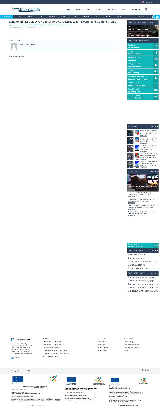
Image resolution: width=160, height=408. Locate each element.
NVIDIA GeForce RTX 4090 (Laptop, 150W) (144, 284)
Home (69, 9)
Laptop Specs (101, 342)
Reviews (79, 9)
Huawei (108, 16)
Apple (41, 16)
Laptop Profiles (102, 350)
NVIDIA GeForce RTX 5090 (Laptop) (142, 277)
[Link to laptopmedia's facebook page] (142, 371)
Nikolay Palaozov (18, 27)
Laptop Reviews (102, 347)
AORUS (63, 16)
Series (98, 9)
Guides (123, 9)
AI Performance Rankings (51, 347)
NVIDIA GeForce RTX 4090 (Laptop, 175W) (144, 287)
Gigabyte (86, 16)
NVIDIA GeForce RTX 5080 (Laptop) (142, 281)
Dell (75, 16)
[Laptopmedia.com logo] (26, 9)
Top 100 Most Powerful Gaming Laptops (56, 353)
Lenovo (119, 16)
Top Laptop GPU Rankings (52, 345)
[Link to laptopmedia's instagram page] (148, 371)
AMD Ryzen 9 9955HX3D (144, 258)
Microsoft (142, 16)
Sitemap (126, 350)
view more (153, 126)
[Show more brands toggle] (157, 17)
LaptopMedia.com (14, 25)
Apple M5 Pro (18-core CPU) (144, 268)
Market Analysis (110, 9)
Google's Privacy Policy (131, 347)
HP (97, 16)
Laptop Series (101, 345)
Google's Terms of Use (131, 345)
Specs (88, 9)
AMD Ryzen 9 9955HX (144, 265)
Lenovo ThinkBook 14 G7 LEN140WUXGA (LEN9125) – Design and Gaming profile (46, 25)
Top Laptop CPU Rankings (52, 342)
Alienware (52, 16)
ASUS (30, 16)
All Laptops (6, 16)
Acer (19, 16)
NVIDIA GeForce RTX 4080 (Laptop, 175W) (144, 291)
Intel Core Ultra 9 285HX (144, 255)
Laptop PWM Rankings (51, 356)
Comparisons (135, 9)
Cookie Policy (128, 342)
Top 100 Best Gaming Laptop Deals (55, 350)
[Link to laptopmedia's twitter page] (145, 371)
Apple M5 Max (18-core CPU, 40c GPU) (144, 261)
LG (131, 16)
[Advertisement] (63, 34)
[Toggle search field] (146, 9)
